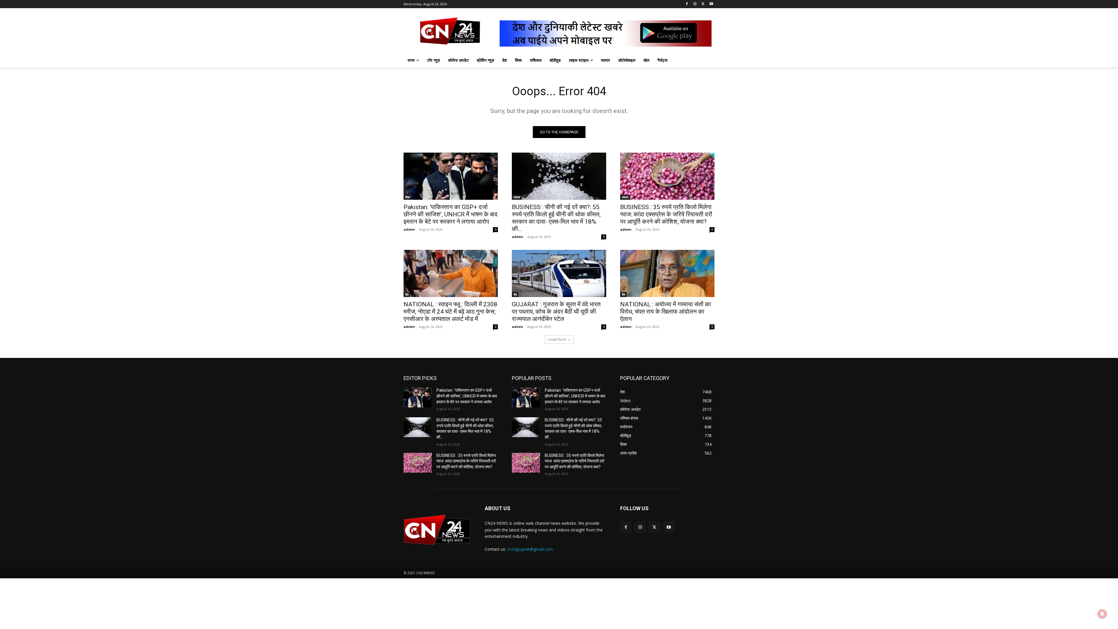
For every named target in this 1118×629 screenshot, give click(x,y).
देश (406, 294)
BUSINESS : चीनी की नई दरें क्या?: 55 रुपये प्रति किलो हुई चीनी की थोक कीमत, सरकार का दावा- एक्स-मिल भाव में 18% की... (556, 218)
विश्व (407, 197)
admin (409, 229)
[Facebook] (687, 4)
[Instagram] (695, 4)
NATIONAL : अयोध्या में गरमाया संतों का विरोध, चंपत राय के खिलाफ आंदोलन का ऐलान (665, 311)
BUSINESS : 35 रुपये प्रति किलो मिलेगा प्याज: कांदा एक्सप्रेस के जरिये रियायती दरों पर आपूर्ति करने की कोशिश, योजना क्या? (666, 214)
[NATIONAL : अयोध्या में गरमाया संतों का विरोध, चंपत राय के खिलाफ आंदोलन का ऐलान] (667, 273)
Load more (557, 339)
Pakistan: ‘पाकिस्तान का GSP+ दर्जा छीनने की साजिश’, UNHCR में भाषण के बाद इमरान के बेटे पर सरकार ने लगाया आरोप (451, 214)
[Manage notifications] (1102, 614)
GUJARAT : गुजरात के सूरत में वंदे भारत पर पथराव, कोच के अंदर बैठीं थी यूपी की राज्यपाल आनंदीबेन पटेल (556, 311)
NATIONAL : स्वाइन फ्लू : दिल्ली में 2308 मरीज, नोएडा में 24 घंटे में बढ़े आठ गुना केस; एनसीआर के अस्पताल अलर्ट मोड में (450, 311)
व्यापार (517, 197)
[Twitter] (703, 4)
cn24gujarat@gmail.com (530, 549)
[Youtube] (711, 4)
